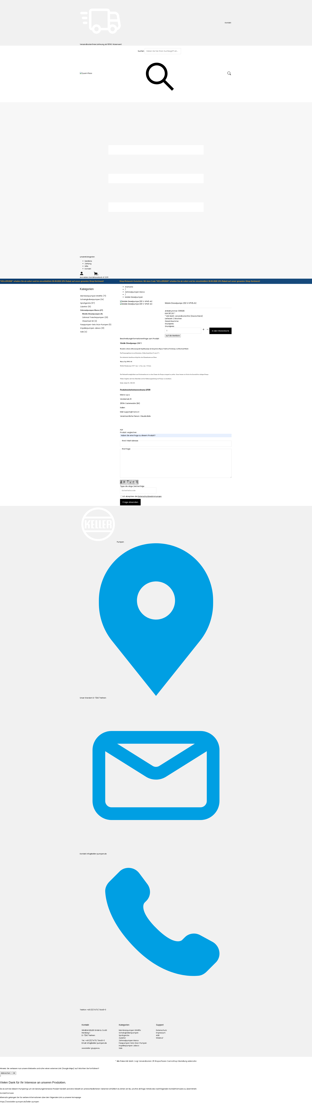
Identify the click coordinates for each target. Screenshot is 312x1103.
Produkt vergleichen (128, 432)
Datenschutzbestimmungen (150, 496)
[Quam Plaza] (86, 73)
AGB (157, 1035)
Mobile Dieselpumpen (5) (92, 314)
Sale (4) (83, 332)
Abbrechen (5, 1073)
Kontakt (88, 269)
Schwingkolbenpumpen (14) (92, 299)
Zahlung (88, 263)
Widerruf (159, 1038)
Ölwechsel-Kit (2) (89, 321)
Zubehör (122, 1038)
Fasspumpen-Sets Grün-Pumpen (133, 1043)
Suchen (141, 51)
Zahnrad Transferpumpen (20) (95, 317)
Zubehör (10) (85, 306)
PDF (121, 430)
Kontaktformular (7, 1093)
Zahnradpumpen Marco (129, 1040)
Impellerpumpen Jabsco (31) (92, 328)
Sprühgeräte (124, 1035)
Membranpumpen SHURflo (130, 1030)
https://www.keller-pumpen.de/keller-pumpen (19, 1101)
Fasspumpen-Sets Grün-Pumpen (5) (95, 324)
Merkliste (88, 261)
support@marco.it (131, 412)
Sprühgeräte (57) (87, 303)
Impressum (161, 1033)
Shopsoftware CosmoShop (166, 1061)
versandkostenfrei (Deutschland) (189, 316)
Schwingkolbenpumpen (128, 1033)
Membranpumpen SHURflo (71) (93, 296)
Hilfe (86, 266)
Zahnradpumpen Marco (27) (91, 310)
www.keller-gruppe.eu (91, 1048)
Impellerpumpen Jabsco (129, 1045)
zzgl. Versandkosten (143, 1061)
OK (14, 1073)
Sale (120, 1048)
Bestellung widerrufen (188, 1061)
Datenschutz (161, 1030)
